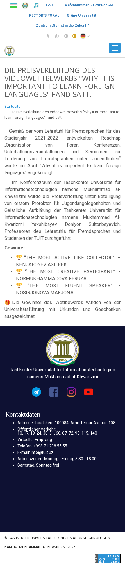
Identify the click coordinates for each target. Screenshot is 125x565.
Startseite (12, 106)
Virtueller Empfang (34, 439)
